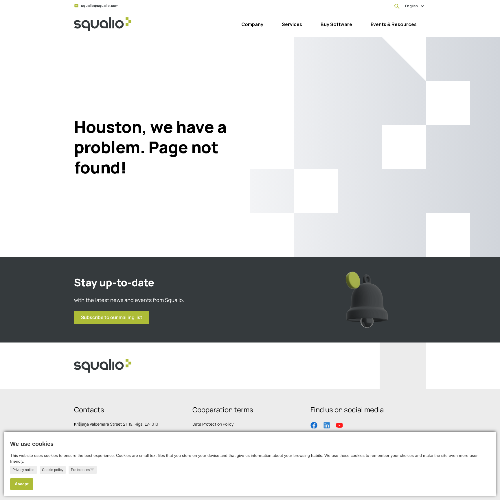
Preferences (80, 470)
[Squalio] (102, 24)
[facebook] (313, 424)
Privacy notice (23, 470)
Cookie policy (52, 470)
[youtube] (339, 424)
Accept (22, 484)
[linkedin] (326, 424)
